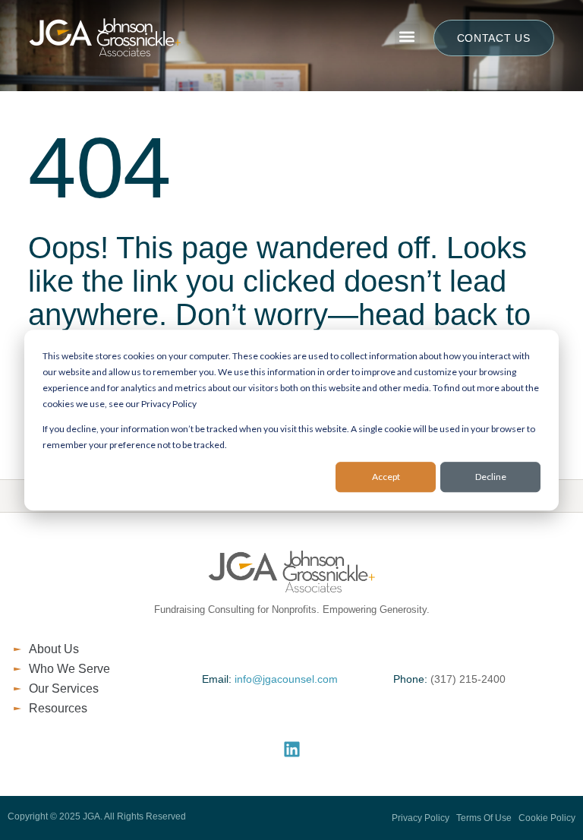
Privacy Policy (420, 818)
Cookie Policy (546, 818)
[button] (407, 36)
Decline (490, 477)
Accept (386, 477)
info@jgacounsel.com (286, 679)
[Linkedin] (292, 749)
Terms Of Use (483, 818)
